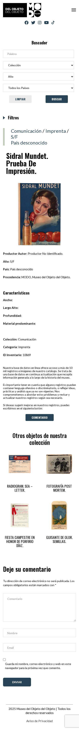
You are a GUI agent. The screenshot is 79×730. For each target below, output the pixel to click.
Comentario (40, 417)
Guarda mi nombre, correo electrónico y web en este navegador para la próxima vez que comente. (38, 666)
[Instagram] (40, 22)
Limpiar (20, 99)
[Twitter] (33, 22)
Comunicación (26, 131)
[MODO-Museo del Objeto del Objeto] (22, 10)
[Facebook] (27, 22)
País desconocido (29, 143)
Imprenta (55, 131)
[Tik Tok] (52, 22)
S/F (14, 137)
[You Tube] (46, 22)
